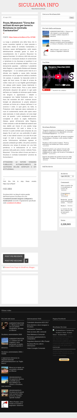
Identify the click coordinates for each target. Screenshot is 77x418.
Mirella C (63, 206)
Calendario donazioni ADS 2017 (38, 322)
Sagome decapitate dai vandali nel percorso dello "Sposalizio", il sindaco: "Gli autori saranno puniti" (57, 157)
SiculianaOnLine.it (61, 330)
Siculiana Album (62, 334)
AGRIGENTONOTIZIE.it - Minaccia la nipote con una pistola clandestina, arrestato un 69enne (16, 326)
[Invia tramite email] (4, 189)
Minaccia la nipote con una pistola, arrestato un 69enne (16, 369)
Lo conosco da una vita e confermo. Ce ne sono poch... (66, 210)
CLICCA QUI (56, 347)
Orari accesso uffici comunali (36, 332)
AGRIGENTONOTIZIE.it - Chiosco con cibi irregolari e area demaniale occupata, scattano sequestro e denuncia (61, 34)
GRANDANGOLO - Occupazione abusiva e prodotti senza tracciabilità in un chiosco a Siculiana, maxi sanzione (61, 42)
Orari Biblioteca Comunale (36, 334)
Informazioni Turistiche (34, 329)
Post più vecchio (13, 261)
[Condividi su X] (7, 189)
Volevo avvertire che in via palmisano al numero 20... (67, 187)
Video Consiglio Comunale (36, 348)
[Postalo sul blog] (6, 189)
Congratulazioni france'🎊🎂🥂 (65, 194)
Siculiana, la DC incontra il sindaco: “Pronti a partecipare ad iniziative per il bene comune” (55, 143)
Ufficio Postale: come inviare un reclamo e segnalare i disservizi (59, 50)
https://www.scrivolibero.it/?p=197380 (22, 37)
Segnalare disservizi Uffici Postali (38, 341)
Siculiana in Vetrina (61, 332)
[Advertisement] (19, 289)
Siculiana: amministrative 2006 (11, 334)
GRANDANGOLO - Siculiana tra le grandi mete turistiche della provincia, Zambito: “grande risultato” (16, 394)
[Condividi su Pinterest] (11, 189)
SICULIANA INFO (38, 5)
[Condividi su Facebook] (9, 189)
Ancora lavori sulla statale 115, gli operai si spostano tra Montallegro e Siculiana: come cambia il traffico (58, 137)
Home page (26, 261)
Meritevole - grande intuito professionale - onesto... (67, 201)
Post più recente (14, 256)
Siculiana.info (70, 330)
